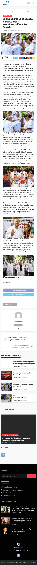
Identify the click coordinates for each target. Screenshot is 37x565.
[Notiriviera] (7, 3)
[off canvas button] (28, 3)
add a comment (10, 304)
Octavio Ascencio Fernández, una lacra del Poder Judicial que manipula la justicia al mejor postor (24, 530)
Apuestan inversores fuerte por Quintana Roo (23, 374)
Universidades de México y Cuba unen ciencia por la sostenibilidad (24, 363)
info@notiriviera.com (13, 493)
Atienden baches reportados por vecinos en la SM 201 (23, 397)
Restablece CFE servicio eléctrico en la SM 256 (23, 385)
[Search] (33, 3)
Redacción (7, 30)
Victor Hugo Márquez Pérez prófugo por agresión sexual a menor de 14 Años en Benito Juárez (23, 520)
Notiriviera (12, 495)
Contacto (25, 550)
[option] (18, 429)
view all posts (18, 324)
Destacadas (7, 15)
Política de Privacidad (15, 550)
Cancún (5, 435)
